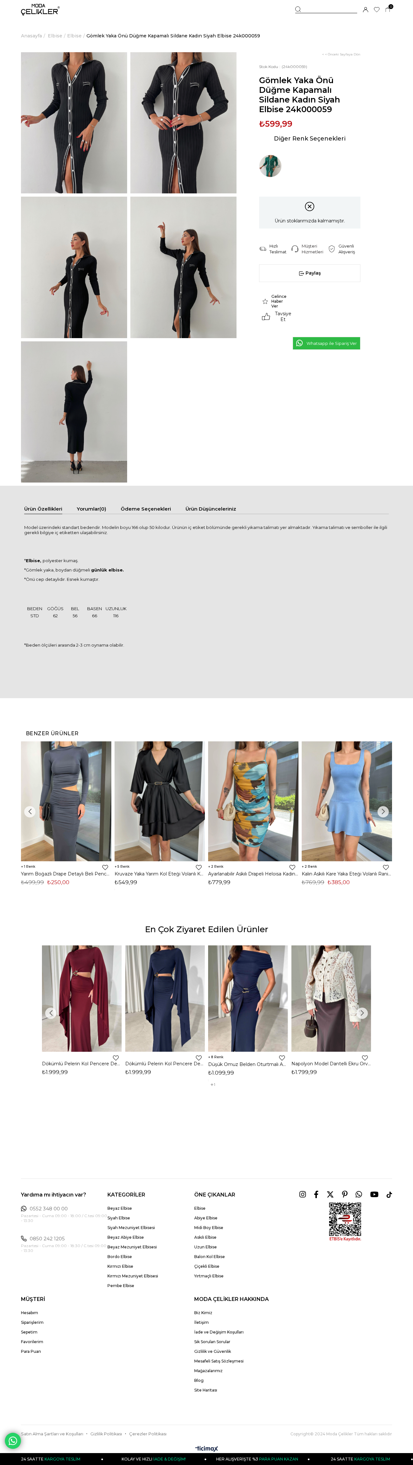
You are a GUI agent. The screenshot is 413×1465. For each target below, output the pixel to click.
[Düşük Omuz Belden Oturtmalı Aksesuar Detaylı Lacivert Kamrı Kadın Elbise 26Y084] (248, 998)
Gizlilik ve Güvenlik (212, 1351)
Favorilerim (32, 1341)
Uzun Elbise (205, 1247)
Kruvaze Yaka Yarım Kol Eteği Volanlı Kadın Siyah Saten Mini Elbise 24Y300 (160, 874)
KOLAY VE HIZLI (106, 1459)
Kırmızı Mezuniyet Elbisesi (132, 1276)
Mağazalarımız (208, 1370)
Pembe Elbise (120, 1285)
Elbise (200, 1208)
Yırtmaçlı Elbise (209, 1276)
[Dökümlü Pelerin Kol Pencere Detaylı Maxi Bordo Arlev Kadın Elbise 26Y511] (82, 998)
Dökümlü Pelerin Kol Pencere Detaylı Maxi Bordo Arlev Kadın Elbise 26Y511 (82, 1064)
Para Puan (31, 1351)
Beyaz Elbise (119, 1208)
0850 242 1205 (47, 1239)
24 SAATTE (312, 1459)
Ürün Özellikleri (43, 509)
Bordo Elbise (119, 1256)
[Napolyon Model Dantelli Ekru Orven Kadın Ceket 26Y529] (331, 998)
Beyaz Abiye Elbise (125, 1237)
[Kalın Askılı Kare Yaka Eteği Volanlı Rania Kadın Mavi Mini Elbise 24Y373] (347, 801)
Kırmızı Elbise (120, 1266)
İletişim (201, 1322)
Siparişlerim (32, 1322)
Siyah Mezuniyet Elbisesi (131, 1227)
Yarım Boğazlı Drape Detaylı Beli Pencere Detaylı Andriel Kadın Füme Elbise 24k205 (66, 874)
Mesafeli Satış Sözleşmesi (219, 1361)
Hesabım (29, 1312)
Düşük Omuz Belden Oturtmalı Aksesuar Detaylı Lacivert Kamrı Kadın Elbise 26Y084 (248, 1064)
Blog (199, 1380)
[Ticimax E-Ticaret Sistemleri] (206, 1449)
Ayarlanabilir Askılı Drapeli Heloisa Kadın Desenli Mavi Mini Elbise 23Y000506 (253, 874)
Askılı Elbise (205, 1237)
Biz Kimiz (203, 1312)
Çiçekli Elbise (206, 1266)
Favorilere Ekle (105, 867)
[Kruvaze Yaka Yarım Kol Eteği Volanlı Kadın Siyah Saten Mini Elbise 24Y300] (160, 801)
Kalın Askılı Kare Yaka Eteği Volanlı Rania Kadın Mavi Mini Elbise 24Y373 (347, 874)
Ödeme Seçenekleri (146, 509)
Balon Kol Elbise (209, 1256)
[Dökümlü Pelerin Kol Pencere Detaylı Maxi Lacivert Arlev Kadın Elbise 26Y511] (165, 998)
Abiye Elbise (205, 1218)
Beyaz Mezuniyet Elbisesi (132, 1247)
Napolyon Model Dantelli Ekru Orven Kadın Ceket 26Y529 (331, 1064)
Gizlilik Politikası (106, 1433)
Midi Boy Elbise (208, 1227)
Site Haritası (205, 1390)
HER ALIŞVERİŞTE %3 (209, 1459)
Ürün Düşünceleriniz (211, 509)
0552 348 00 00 (49, 1209)
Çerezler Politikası (147, 1433)
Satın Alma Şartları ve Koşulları (52, 1433)
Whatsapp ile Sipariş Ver (332, 343)
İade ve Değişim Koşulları (219, 1332)
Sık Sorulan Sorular (212, 1341)
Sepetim (29, 1332)
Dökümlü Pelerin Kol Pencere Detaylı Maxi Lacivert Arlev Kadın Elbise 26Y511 (165, 1064)
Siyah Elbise (118, 1218)
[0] (387, 9)
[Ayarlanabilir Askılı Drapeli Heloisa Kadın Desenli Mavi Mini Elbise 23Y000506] (253, 801)
